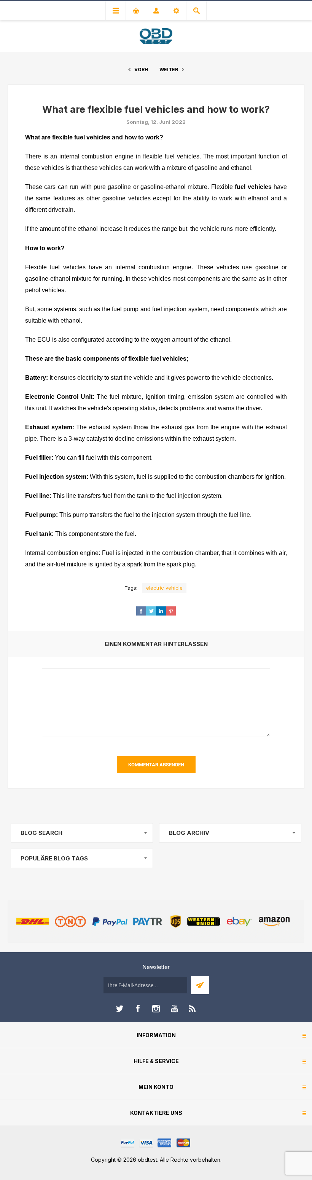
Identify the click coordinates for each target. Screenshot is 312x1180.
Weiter (168, 69)
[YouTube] (174, 1009)
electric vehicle (164, 588)
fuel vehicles (254, 187)
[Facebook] (138, 1009)
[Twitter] (119, 1009)
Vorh (141, 69)
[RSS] (192, 1009)
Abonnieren (200, 985)
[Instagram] (156, 1009)
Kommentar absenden (156, 764)
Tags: (130, 588)
